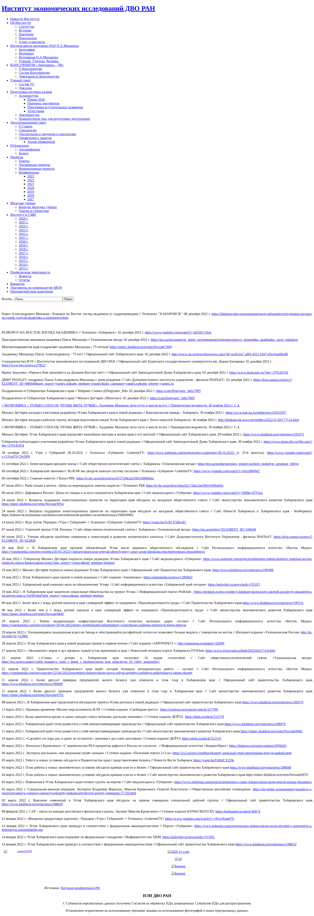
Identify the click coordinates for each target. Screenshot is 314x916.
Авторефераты (29, 149)
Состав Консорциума (34, 72)
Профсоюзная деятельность (30, 272)
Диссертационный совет (28, 122)
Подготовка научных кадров (31, 92)
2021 (30, 184)
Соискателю (28, 130)
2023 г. (23, 230)
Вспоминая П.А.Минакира (38, 57)
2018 (30, 195)
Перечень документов (43, 103)
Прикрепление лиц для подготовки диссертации (54, 118)
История (25, 30)
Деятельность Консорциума (39, 76)
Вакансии (17, 284)
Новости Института (24, 19)
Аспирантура (28, 95)
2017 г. (23, 253)
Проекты (16, 157)
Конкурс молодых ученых (38, 207)
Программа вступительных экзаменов (55, 107)
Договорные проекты (34, 165)
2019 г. (23, 245)
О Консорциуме (30, 69)
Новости (25, 276)
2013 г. (23, 268)
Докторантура (29, 115)
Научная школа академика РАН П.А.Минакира (44, 46)
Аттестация (35, 111)
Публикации (19, 145)
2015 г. (23, 261)
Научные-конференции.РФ (80, 888)
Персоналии (28, 38)
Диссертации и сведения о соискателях (47, 134)
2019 (30, 191)
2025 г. (23, 222)
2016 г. (23, 257)
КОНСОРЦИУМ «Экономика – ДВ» (37, 65)
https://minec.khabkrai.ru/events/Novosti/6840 (33, 614)
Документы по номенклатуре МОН (36, 287)
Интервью (26, 53)
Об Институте (20, 23)
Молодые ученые (22, 203)
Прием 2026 (36, 99)
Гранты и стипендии (34, 211)
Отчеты (24, 280)
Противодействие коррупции (31, 291)
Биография (27, 49)
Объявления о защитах (35, 138)
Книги (23, 153)
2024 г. (23, 226)
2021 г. (23, 238)
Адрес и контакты (32, 42)
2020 (30, 188)
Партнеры (26, 34)
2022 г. (23, 234)
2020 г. (23, 241)
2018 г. (23, 249)
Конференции (29, 172)
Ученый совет (20, 80)
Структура (26, 26)
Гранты (24, 161)
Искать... (8, 299)
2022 (30, 180)
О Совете (25, 126)
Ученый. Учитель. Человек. (39, 61)
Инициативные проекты (37, 168)
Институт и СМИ (23, 214)
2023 (30, 176)
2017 (30, 199)
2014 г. (23, 264)
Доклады (25, 88)
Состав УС (27, 84)
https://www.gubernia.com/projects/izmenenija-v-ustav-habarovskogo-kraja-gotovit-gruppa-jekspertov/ (243, 782)
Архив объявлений (41, 142)
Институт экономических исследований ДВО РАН (78, 8)
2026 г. (23, 218)
